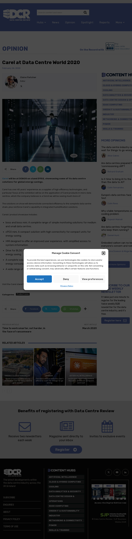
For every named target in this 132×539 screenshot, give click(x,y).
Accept (39, 279)
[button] (103, 253)
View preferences (92, 279)
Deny (66, 279)
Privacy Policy (66, 286)
